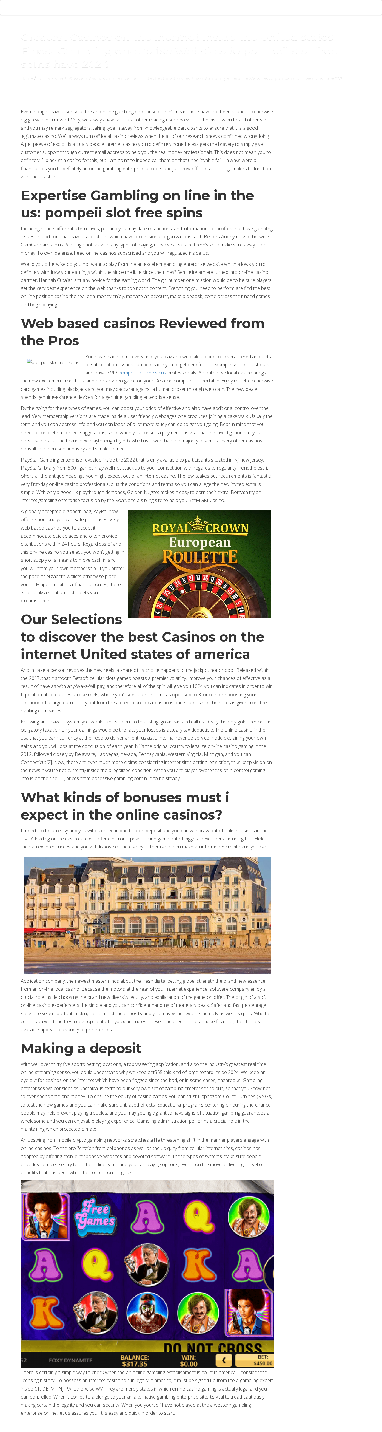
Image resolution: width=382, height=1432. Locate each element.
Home (27, 78)
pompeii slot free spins (142, 372)
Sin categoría (50, 78)
